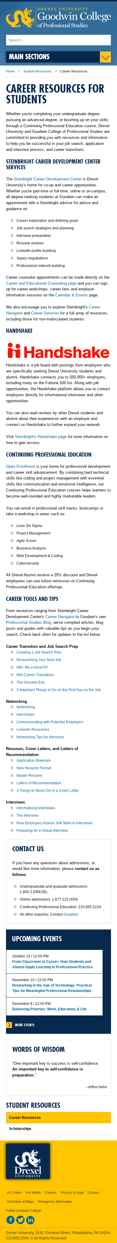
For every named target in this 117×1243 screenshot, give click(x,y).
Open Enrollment (20, 466)
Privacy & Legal (72, 1192)
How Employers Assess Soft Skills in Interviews (54, 823)
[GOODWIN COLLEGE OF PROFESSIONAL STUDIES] (58, 31)
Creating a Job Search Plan (39, 652)
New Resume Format (33, 768)
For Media (33, 1192)
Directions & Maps (20, 1201)
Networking (25, 707)
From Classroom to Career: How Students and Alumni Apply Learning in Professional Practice (52, 964)
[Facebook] (10, 1223)
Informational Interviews (35, 808)
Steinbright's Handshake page (41, 436)
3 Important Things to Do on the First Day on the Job (58, 690)
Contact (93, 1192)
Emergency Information (55, 1201)
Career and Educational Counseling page (41, 283)
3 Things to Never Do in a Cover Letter (47, 790)
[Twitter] (20, 1223)
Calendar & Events (71, 295)
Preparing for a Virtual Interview (42, 830)
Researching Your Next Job (38, 660)
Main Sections (29, 56)
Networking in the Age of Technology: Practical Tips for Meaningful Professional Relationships (52, 988)
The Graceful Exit (30, 682)
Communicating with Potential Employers (49, 722)
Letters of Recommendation (39, 783)
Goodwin (71, 914)
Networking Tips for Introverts (40, 737)
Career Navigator (59, 616)
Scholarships (20, 1129)
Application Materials (33, 760)
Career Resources (25, 1118)
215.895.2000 (17, 1238)
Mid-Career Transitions (35, 675)
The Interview (27, 815)
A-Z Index (14, 1192)
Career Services (45, 313)
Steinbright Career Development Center (48, 179)
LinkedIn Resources (32, 729)
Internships (25, 714)
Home (10, 71)
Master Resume (29, 775)
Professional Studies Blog (28, 622)
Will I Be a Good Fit (31, 667)
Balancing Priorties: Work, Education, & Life (49, 1009)
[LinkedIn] (30, 1223)
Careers (51, 1192)
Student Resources (37, 71)
